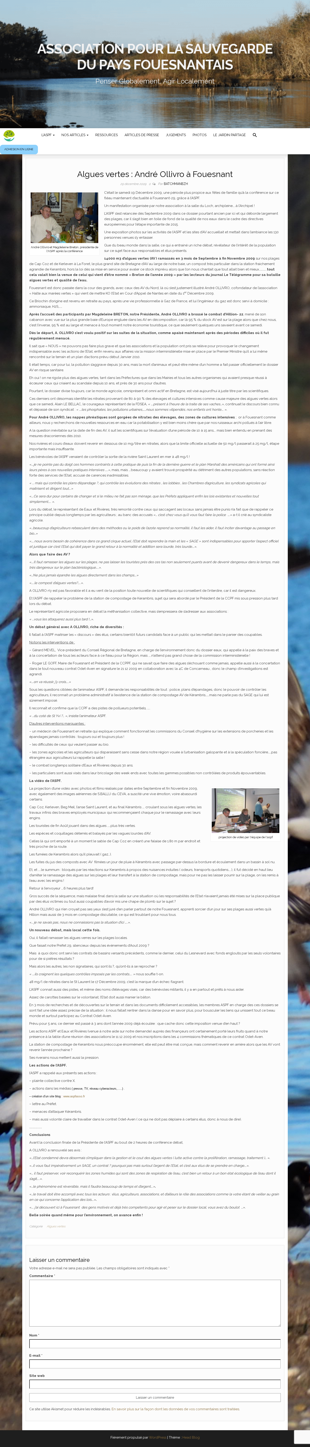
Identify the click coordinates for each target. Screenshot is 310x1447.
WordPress (157, 1437)
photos (200, 135)
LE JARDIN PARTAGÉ (229, 135)
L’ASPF (47, 135)
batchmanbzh (176, 184)
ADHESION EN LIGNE (18, 149)
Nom (34, 1335)
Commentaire (42, 1276)
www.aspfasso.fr (74, 1096)
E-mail (35, 1356)
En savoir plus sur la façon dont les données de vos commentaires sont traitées (175, 1409)
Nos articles (74, 135)
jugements (176, 135)
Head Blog (191, 1437)
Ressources (106, 135)
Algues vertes (56, 1226)
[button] (255, 135)
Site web (37, 1376)
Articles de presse (142, 135)
